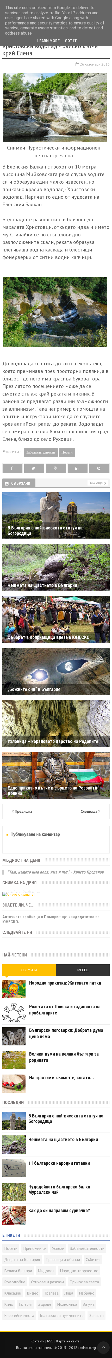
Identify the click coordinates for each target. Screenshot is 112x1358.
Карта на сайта (67, 1341)
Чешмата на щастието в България (42, 585)
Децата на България (22, 1259)
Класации (12, 1293)
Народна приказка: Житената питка (65, 983)
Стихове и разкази (47, 1281)
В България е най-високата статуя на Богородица (45, 527)
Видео (33, 1293)
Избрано (87, 1293)
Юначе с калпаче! (22, 891)
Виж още (96, 483)
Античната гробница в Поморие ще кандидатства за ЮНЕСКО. (50, 919)
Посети (67, 452)
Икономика (67, 1304)
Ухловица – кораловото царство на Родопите (53, 741)
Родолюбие (14, 1281)
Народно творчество (79, 1270)
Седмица (29, 970)
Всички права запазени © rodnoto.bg (56, 1347)
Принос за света (84, 1281)
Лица (68, 1293)
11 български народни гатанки (59, 1163)
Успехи (58, 1248)
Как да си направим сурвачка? (59, 1210)
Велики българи (18, 1270)
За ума (89, 1304)
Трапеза (51, 1293)
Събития (93, 1259)
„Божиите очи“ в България (34, 689)
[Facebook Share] (12, 468)
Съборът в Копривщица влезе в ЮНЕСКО (49, 637)
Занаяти (96, 1315)
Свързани (20, 483)
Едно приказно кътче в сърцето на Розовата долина (52, 787)
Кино (8, 1304)
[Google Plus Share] (56, 468)
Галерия (26, 1304)
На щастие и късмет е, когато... (61, 1077)
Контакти (37, 1341)
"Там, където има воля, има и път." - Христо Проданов (56, 872)
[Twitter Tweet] (34, 468)
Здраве (44, 1304)
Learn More (48, 41)
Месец (82, 970)
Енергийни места (19, 1315)
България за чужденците (62, 1315)
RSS (50, 1341)
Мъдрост (46, 1270)
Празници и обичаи (63, 1259)
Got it (71, 41)
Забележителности (40, 452)
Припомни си (34, 1248)
